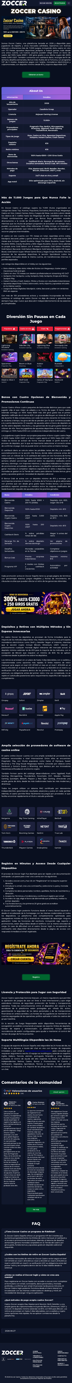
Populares (8, 329)
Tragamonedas (61, 329)
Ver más (36, 1209)
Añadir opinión (58, 1092)
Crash (43, 329)
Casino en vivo (25, 329)
